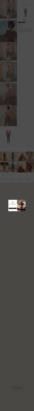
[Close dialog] (25, 200)
